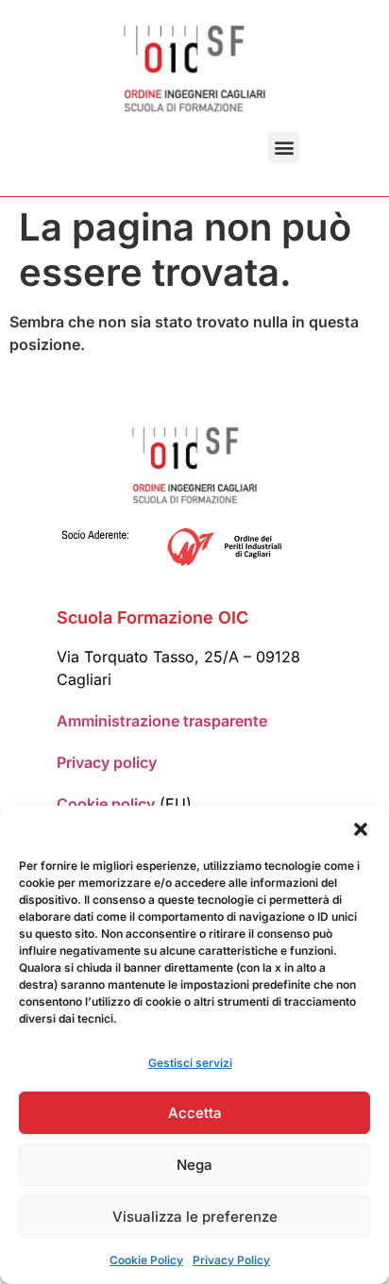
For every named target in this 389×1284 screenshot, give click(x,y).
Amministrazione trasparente (162, 720)
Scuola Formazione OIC (152, 617)
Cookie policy (106, 803)
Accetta (195, 1113)
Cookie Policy (146, 1260)
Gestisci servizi (190, 1063)
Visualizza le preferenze (195, 1217)
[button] (360, 829)
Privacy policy (107, 762)
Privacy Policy (231, 1260)
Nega (194, 1165)
